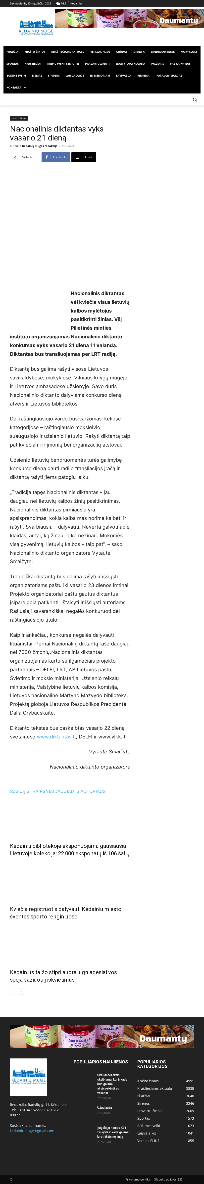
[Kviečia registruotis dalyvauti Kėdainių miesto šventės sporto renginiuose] (70, 880)
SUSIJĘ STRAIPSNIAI (32, 791)
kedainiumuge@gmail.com (32, 1130)
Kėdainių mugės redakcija (39, 146)
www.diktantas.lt (56, 737)
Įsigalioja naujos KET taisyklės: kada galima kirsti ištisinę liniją (113, 1132)
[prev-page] (13, 992)
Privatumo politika (137, 1179)
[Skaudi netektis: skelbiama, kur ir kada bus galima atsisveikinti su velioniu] (84, 1080)
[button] (195, 99)
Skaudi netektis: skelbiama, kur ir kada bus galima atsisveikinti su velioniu (112, 1084)
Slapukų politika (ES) (168, 1179)
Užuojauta (104, 1107)
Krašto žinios (19, 118)
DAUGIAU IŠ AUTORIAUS (79, 791)
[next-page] (21, 992)
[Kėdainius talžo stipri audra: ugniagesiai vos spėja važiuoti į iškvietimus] (70, 943)
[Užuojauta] (84, 1112)
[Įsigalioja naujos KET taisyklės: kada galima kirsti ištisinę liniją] (84, 1132)
